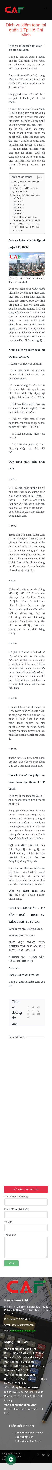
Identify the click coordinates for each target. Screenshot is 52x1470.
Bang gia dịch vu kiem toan (24, 974)
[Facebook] (28, 1007)
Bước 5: (20, 211)
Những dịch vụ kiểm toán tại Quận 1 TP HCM (25, 190)
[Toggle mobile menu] (46, 7)
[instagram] (49, 1455)
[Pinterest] (28, 1014)
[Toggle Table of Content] (38, 177)
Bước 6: (20, 214)
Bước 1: (20, 198)
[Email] (28, 1017)
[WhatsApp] (33, 1010)
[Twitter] (33, 1007)
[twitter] (43, 1455)
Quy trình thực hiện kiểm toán (26, 195)
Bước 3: (20, 204)
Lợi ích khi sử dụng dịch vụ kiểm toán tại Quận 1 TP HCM (26, 218)
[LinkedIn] (28, 1010)
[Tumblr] (38, 1010)
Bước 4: (20, 207)
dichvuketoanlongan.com (23, 1330)
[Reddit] (38, 1007)
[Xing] (38, 1014)
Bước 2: (20, 201)
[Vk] (33, 1014)
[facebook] (38, 1455)
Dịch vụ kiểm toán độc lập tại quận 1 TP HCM (25, 183)
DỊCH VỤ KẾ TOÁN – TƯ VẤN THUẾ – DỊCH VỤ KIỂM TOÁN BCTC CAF (26, 227)
